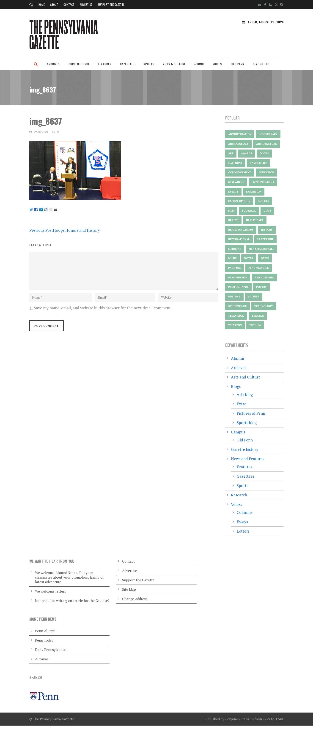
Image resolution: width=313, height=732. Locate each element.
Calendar (235, 163)
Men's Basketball (261, 248)
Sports (148, 64)
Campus (238, 432)
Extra (241, 403)
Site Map (129, 589)
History (267, 229)
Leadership (265, 239)
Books (264, 153)
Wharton (235, 325)
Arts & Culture (174, 64)
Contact (68, 4)
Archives (53, 64)
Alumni (199, 64)
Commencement (239, 172)
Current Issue (79, 64)
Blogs (236, 386)
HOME (41, 4)
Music (232, 258)
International (239, 239)
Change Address (134, 598)
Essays (242, 521)
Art (230, 153)
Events (233, 191)
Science (253, 296)
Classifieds (261, 64)
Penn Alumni (45, 631)
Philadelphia (264, 277)
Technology (263, 306)
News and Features (247, 458)
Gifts (267, 210)
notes (248, 258)
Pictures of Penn (251, 413)
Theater (258, 315)
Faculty (263, 201)
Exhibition (253, 191)
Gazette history (244, 449)
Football (249, 210)
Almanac (42, 659)
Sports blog (247, 422)
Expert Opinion (239, 201)
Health (233, 220)
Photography (238, 286)
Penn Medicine (258, 267)
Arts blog (245, 394)
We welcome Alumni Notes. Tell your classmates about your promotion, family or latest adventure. (69, 577)
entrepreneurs (263, 182)
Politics (234, 296)
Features (104, 64)
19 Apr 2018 (41, 131)
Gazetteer (127, 64)
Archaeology (238, 143)
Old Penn (237, 64)
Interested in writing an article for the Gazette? (72, 600)
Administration (239, 134)
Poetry (261, 286)
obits (265, 258)
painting (234, 267)
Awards (246, 153)
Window (255, 325)
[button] (36, 67)
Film (231, 210)
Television (236, 315)
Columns (244, 512)
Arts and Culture (246, 377)
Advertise (86, 4)
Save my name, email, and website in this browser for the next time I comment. (103, 307)
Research (239, 495)
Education (266, 172)
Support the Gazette (111, 4)
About (54, 4)
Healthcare (255, 220)
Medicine (234, 248)
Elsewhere (236, 182)
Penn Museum (237, 277)
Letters (243, 531)
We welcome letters (50, 591)
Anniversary (268, 134)
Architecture (266, 143)
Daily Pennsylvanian (51, 649)
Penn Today (44, 640)
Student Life (237, 306)
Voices (217, 64)
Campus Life (258, 163)
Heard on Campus (240, 229)
